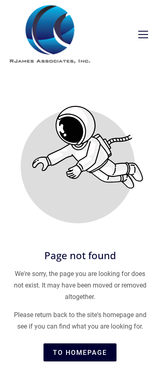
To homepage (80, 353)
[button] (143, 34)
